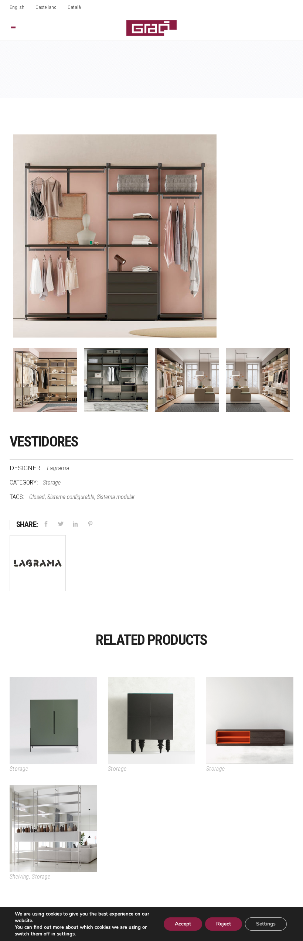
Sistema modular (116, 496)
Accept (183, 923)
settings (66, 934)
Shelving (19, 876)
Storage (52, 482)
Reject (223, 923)
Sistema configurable (70, 496)
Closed (37, 496)
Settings (266, 923)
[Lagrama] (38, 565)
